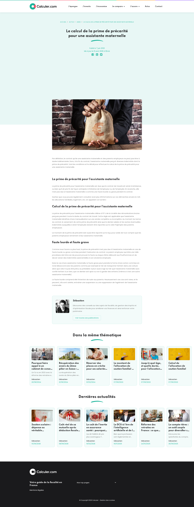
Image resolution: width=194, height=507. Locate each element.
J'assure (134, 6)
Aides (79, 22)
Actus (71, 22)
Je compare (117, 6)
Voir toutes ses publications (87, 318)
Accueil (63, 22)
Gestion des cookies (107, 500)
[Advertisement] (97, 78)
